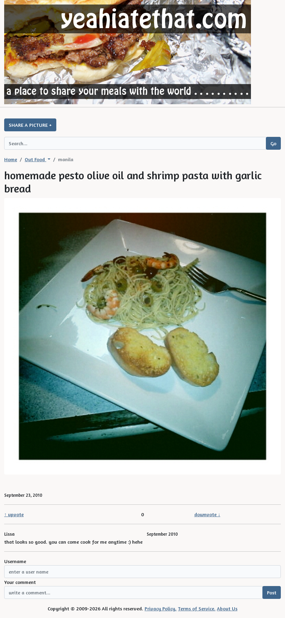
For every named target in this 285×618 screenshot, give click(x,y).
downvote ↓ (207, 514)
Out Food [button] (35, 159)
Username (15, 561)
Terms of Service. (196, 608)
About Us (227, 608)
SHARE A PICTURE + (30, 125)
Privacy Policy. (161, 608)
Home (10, 159)
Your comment (20, 582)
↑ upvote (14, 514)
